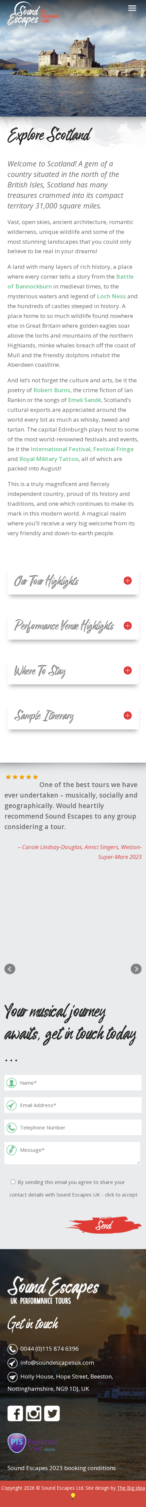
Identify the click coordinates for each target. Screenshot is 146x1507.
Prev (9, 969)
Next (136, 969)
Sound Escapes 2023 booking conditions (61, 1468)
